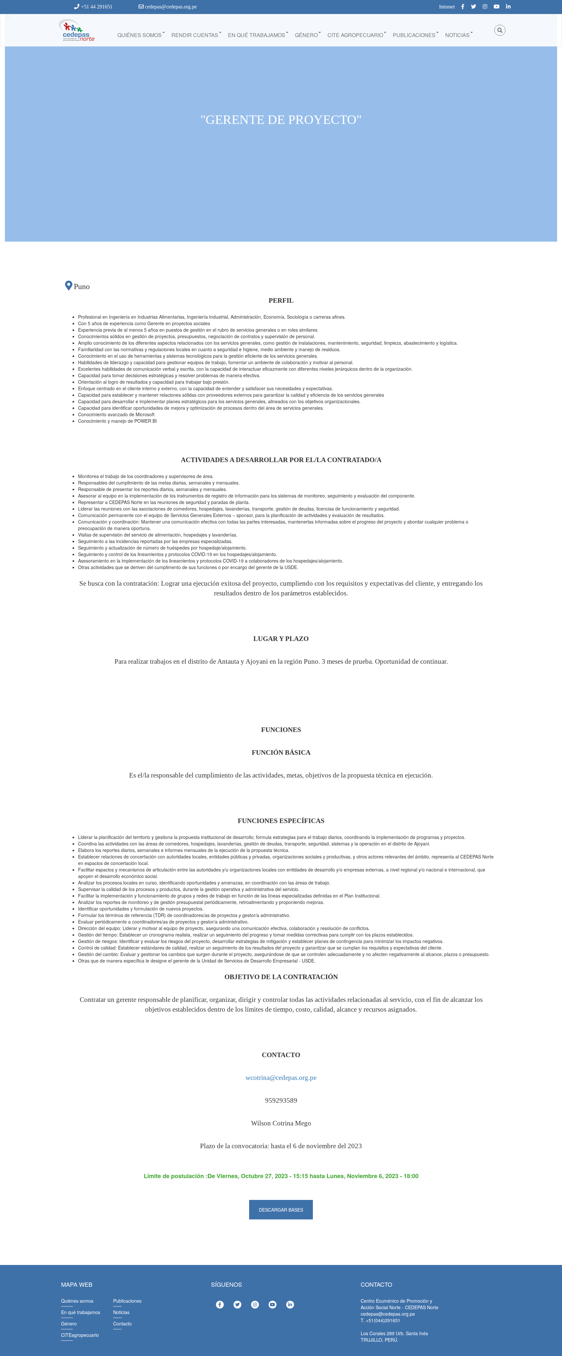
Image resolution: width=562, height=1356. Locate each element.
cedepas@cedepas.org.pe (170, 6)
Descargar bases (281, 1209)
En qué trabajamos (256, 35)
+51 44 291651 (97, 6)
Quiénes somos (139, 35)
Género (306, 35)
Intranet (447, 6)
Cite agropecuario (355, 35)
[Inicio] (76, 30)
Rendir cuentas (194, 35)
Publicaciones (414, 35)
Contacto (122, 1323)
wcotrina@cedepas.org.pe (281, 1078)
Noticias (457, 35)
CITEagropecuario (80, 1335)
